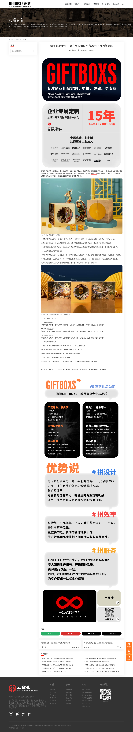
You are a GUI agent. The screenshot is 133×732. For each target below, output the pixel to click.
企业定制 (69, 689)
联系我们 (116, 4)
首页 (12, 39)
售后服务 (69, 701)
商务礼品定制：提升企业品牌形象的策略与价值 (57, 665)
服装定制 (68, 4)
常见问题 (69, 695)
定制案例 (87, 4)
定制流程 (69, 692)
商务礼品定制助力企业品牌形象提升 (97, 662)
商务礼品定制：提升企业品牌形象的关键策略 (100, 665)
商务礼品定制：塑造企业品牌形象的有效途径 (56, 662)
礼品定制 (94, 173)
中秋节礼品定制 (86, 698)
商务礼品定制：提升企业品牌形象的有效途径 (100, 668)
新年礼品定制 (85, 689)
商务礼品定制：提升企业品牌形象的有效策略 (56, 668)
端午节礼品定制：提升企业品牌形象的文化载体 (57, 658)
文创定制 (53, 701)
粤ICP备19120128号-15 (16, 728)
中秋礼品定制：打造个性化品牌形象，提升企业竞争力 (103, 671)
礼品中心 (77, 4)
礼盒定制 (53, 703)
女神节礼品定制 (86, 692)
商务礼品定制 (85, 706)
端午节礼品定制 (86, 695)
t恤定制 (52, 689)
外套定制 (53, 698)
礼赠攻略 (96, 4)
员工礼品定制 (85, 703)
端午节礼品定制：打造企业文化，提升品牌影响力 (101, 658)
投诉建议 (69, 703)
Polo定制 (53, 692)
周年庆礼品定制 (86, 701)
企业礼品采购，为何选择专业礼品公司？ (55, 671)
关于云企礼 (106, 4)
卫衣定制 (53, 695)
